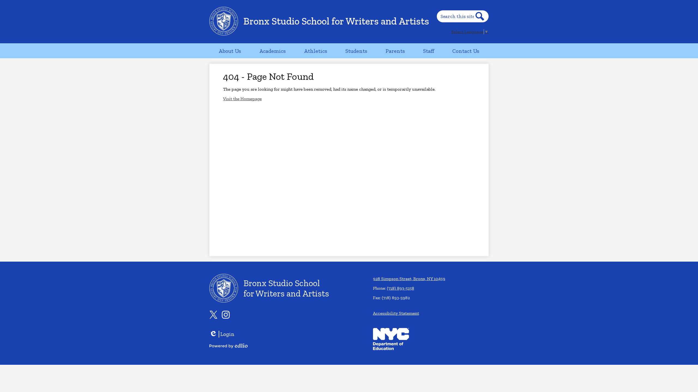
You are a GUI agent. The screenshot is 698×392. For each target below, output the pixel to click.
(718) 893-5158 (400, 288)
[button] (230, 50)
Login (221, 334)
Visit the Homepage (242, 98)
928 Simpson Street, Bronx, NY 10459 (409, 278)
